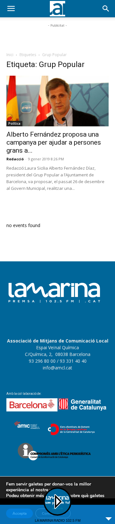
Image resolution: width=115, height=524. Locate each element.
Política (14, 123)
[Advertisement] (57, 37)
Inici (9, 54)
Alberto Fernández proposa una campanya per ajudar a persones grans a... (53, 142)
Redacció (15, 158)
